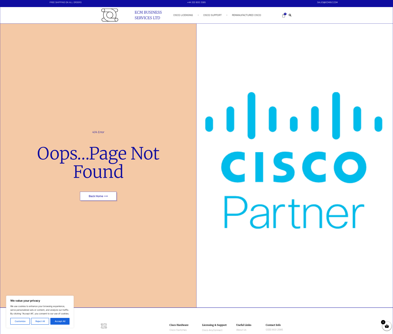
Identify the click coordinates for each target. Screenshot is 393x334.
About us (241, 329)
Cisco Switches (178, 329)
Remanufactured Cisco (246, 15)
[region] (40, 312)
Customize (20, 321)
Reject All (40, 321)
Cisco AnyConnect (212, 330)
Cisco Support (212, 15)
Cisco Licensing (183, 15)
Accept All (60, 321)
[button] (290, 15)
